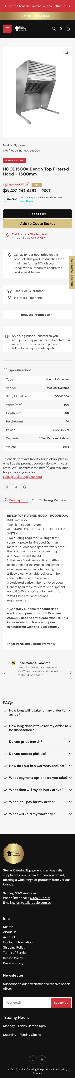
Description (18, 500)
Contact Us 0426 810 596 (28, 238)
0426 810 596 (40, 898)
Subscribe (61, 1003)
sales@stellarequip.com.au (22, 477)
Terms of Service (15, 953)
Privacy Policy (13, 963)
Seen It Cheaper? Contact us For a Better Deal (37, 6)
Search (8, 927)
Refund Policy (13, 958)
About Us (9, 932)
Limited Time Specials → (37, 15)
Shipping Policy (14, 947)
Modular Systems (14, 145)
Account (9, 937)
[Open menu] (7, 29)
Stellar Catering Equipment (34, 1069)
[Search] (54, 29)
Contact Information (17, 942)
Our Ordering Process (49, 500)
